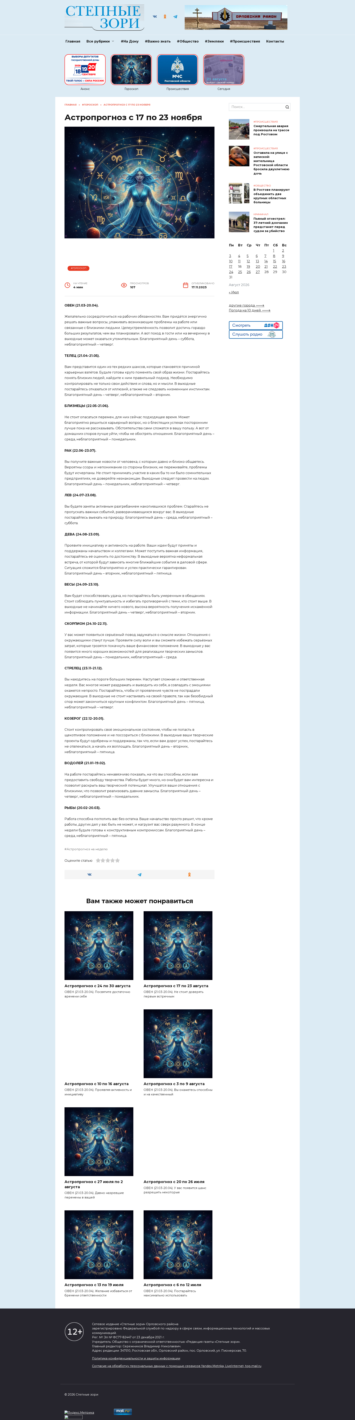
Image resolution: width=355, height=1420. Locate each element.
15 (274, 261)
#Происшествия (245, 41)
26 (249, 272)
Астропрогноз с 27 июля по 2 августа (94, 1184)
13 (257, 261)
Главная (73, 41)
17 (230, 267)
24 (231, 272)
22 (275, 267)
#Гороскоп (78, 268)
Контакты (275, 41)
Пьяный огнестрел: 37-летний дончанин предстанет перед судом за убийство (271, 225)
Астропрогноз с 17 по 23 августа (176, 985)
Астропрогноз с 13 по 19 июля (94, 1285)
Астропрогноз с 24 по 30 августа (97, 985)
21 (266, 267)
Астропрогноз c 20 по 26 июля (174, 1182)
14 (266, 261)
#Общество (188, 41)
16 (283, 261)
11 (239, 261)
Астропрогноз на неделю (87, 849)
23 (284, 267)
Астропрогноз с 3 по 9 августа (174, 1084)
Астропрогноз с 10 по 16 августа (97, 1084)
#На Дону (130, 41)
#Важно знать (158, 41)
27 (258, 272)
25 (240, 272)
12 (248, 261)
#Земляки (214, 41)
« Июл (234, 292)
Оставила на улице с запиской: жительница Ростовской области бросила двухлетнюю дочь (271, 163)
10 (231, 261)
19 (248, 267)
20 (258, 267)
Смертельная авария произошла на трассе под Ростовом (271, 130)
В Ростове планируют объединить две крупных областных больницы (272, 196)
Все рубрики (98, 41)
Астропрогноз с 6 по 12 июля (172, 1285)
